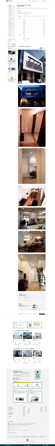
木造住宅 (24, 300)
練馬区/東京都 (19, 424)
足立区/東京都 (12, 423)
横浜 (30, 305)
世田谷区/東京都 (9, 424)
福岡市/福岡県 (12, 432)
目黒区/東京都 (25, 424)
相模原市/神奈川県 (9, 425)
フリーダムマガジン (10, 409)
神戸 (36, 305)
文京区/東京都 (16, 424)
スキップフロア (27, 362)
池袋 (26, 305)
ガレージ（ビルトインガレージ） (25, 363)
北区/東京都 (24, 423)
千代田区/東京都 (13, 424)
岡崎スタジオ (29, 411)
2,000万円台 (22, 297)
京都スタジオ (29, 409)
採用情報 (45, 409)
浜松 (38, 307)
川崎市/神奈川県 (31, 424)
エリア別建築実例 (9, 416)
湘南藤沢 (22, 306)
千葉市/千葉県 (26, 425)
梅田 (35, 305)
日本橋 (25, 305)
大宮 (24, 306)
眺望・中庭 (14, 344)
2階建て (26, 300)
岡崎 (37, 307)
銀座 (21, 305)
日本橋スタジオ (24, 410)
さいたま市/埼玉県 (19, 425)
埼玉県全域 (16, 425)
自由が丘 (28, 305)
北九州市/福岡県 (15, 432)
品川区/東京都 (30, 423)
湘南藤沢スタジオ (24, 414)
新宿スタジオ (24, 409)
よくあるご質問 (41, 410)
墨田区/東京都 (33, 423)
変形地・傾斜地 (27, 344)
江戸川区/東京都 (18, 423)
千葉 (23, 306)
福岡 (35, 309)
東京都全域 (9, 423)
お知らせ (45, 410)
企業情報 (45, 408)
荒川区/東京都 (15, 423)
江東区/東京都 (27, 423)
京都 (37, 305)
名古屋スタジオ (29, 410)
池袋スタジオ (24, 411)
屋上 (38, 344)
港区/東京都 (22, 424)
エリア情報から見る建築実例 (10, 421)
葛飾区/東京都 (21, 423)
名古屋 (35, 307)
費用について (41, 409)
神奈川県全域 (28, 424)
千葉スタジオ (24, 415)
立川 (29, 305)
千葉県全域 (23, 425)
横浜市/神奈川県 (13, 425)
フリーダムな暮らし (10, 410)
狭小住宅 (14, 362)
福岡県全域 (9, 432)
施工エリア (41, 408)
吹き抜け (22, 300)
